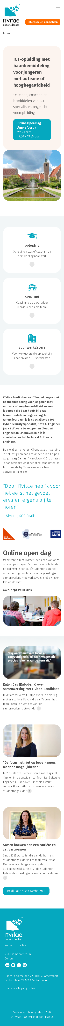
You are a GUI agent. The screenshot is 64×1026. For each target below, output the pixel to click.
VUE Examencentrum (18, 954)
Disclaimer (18, 1012)
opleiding (32, 245)
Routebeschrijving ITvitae (20, 988)
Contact (9, 958)
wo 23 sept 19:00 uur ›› (17, 590)
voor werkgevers (32, 347)
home (6, 33)
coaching (32, 296)
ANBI (49, 1012)
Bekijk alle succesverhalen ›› (26, 891)
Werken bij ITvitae (15, 945)
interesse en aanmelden (43, 22)
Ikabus (49, 1016)
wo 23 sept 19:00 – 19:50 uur (29, 129)
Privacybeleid (35, 1012)
